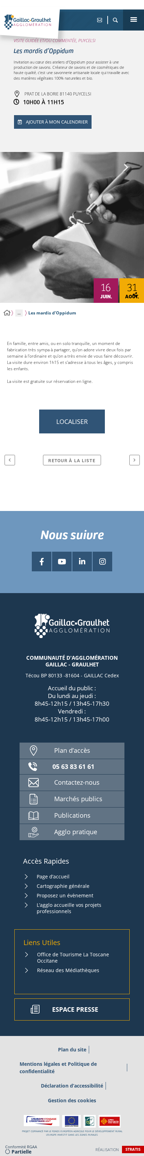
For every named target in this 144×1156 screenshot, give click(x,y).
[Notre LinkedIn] (82, 561)
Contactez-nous (77, 782)
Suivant (134, 460)
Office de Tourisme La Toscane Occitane (73, 957)
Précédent (10, 460)
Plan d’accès (72, 750)
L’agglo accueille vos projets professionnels (69, 908)
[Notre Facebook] (41, 561)
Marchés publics (78, 799)
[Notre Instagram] (102, 561)
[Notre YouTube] (62, 561)
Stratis (133, 1149)
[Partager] (135, 295)
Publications (72, 815)
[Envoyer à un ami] (99, 20)
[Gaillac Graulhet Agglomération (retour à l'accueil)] (38, 29)
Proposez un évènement (65, 895)
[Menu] (133, 20)
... (19, 313)
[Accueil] (6, 313)
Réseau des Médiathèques (68, 970)
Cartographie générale (63, 886)
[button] (115, 20)
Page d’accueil (53, 876)
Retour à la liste (71, 460)
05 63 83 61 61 (73, 766)
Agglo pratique (75, 832)
